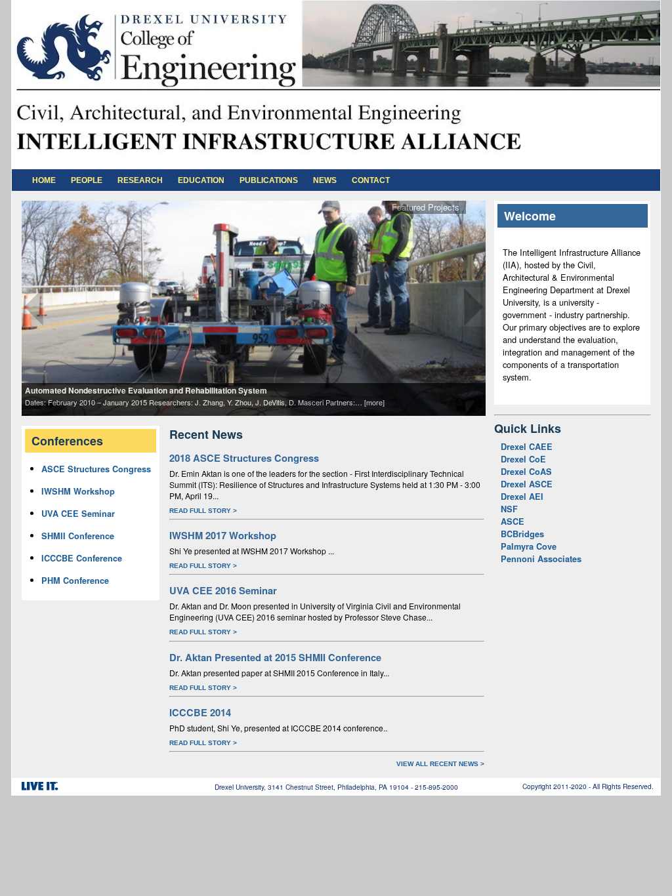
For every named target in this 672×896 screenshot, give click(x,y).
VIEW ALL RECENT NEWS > (440, 763)
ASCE (512, 521)
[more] (374, 402)
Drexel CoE (523, 459)
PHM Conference (75, 580)
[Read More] (254, 307)
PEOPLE (86, 180)
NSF (509, 509)
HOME (44, 180)
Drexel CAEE (527, 447)
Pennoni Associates (541, 559)
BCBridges (522, 534)
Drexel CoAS (526, 472)
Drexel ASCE (527, 484)
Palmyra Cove (528, 546)
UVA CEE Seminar (78, 513)
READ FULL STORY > (203, 510)
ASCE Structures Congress (96, 469)
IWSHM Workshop (78, 491)
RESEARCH (140, 180)
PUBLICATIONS (269, 180)
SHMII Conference (77, 536)
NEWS (325, 180)
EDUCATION (201, 180)
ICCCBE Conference (81, 558)
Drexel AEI (522, 496)
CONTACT (371, 180)
